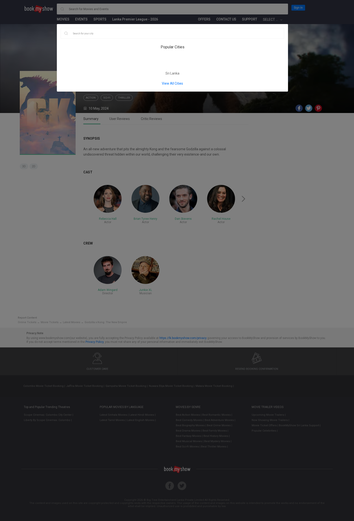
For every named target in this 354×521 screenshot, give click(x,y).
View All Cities (172, 83)
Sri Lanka (172, 73)
